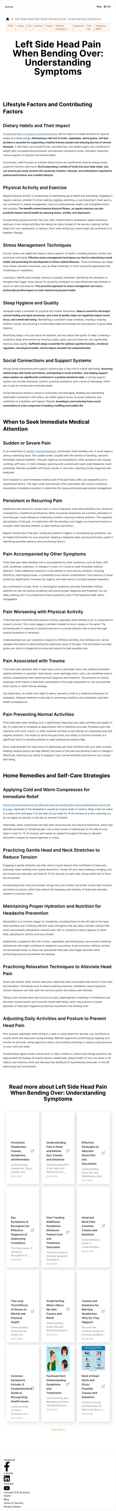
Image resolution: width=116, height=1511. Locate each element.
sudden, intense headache (41, 451)
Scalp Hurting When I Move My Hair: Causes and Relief (55, 1309)
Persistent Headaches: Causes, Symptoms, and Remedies (20, 1151)
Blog (99, 6)
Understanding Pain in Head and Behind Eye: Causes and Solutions (56, 1151)
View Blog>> (58, 1429)
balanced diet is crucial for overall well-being (31, 133)
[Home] (7, 19)
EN (108, 6)
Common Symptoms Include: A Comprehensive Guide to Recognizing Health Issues (21, 1388)
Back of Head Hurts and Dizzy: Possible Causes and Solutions (90, 1386)
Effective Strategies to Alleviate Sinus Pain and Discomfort (90, 1153)
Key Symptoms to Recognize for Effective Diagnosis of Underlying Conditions (20, 1230)
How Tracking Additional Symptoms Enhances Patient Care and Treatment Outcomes (55, 1232)
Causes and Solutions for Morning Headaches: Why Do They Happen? (91, 1311)
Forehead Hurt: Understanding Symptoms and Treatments (56, 1384)
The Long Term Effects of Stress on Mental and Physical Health (19, 1311)
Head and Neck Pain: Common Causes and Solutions (89, 1226)
